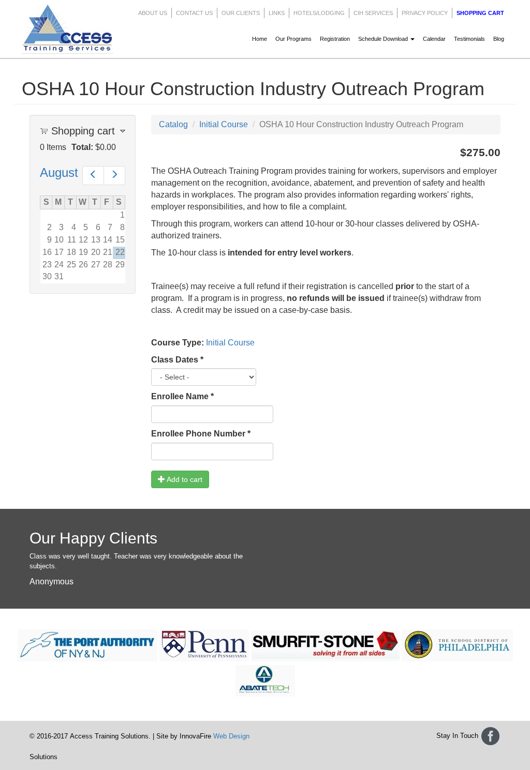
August (59, 172)
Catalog (173, 124)
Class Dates (177, 359)
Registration (335, 39)
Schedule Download (383, 39)
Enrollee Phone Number (201, 433)
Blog (498, 39)
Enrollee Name (182, 396)
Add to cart (183, 479)
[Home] (71, 29)
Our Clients (241, 13)
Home (259, 39)
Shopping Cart (480, 13)
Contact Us (194, 13)
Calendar (434, 39)
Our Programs (293, 39)
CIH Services (373, 13)
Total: (82, 147)
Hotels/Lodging (319, 13)
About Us (152, 13)
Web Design (231, 736)
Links (277, 13)
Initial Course (223, 124)
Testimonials (469, 39)
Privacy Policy (425, 13)
